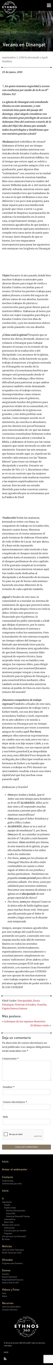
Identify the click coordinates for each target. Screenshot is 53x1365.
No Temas (6, 1239)
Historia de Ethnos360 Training (17, 1216)
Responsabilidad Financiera (12, 1279)
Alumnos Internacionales (15, 1210)
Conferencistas (7, 1181)
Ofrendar (7, 1259)
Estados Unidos (10, 1207)
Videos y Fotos (10, 1289)
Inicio (5, 1161)
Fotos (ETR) (10, 1213)
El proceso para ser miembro (15, 1230)
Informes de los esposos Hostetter (25, 1021)
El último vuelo (39, 1025)
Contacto (7, 1177)
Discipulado (25, 1000)
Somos (6, 1270)
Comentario (10, 1058)
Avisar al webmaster (14, 1169)
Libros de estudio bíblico (11, 1306)
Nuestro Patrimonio (9, 1277)
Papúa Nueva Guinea (14, 1008)
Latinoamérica (9, 1219)
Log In (6, 1352)
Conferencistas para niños (12, 1183)
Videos (4, 1296)
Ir (3, 1198)
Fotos (4, 1293)
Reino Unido (8, 1222)
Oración (41, 1004)
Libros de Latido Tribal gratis (13, 1250)
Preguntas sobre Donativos (12, 1263)
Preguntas (8, 1233)
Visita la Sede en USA (10, 1282)
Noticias (7, 1246)
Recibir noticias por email (11, 1252)
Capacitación (7, 1202)
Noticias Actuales (25, 1004)
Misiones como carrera (11, 1225)
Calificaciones (9, 1228)
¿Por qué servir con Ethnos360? (14, 1236)
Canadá (7, 1205)
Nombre (9, 1087)
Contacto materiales (10, 1309)
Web (5, 1116)
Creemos (5, 1274)
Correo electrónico (15, 1102)
